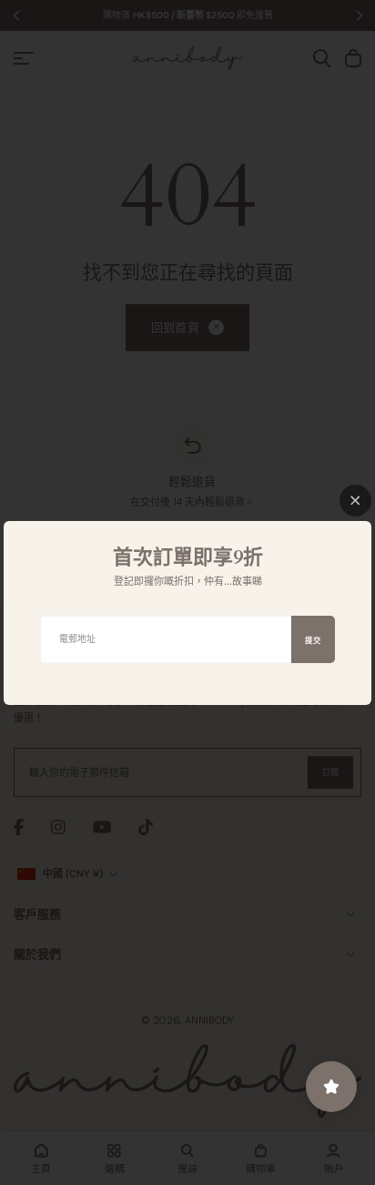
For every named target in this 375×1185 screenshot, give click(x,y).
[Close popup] (355, 500)
